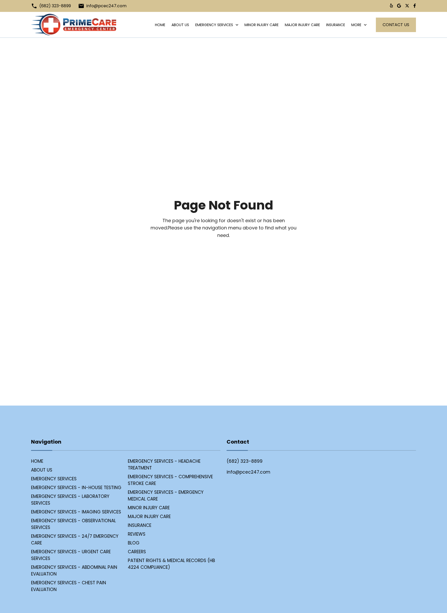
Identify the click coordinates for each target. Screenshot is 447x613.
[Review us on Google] (399, 6)
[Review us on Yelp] (391, 6)
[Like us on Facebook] (414, 6)
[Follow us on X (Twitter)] (407, 6)
